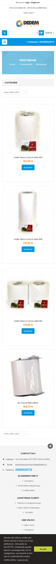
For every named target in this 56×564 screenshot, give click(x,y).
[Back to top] (50, 446)
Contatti (29, 512)
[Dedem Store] (28, 24)
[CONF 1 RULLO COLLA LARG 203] (28, 130)
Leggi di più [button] (22, 560)
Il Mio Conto (29, 525)
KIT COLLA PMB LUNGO (28, 403)
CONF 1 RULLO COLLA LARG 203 (28, 157)
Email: (10, 464)
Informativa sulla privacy (29, 485)
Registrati (35, 2)
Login (27, 2)
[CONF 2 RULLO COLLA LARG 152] (28, 293)
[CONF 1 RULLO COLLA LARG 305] (28, 211)
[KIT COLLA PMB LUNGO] (28, 375)
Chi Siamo (29, 481)
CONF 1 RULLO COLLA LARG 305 (28, 239)
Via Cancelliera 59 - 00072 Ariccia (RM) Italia (28, 8)
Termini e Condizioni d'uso (29, 503)
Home (12, 64)
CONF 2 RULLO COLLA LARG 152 (28, 321)
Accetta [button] (43, 549)
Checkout (28, 530)
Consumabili (26, 64)
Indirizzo (10, 459)
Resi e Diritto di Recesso (29, 507)
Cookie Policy (29, 490)
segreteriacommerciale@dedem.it (31, 464)
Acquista (28, 167)
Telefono (9, 470)
